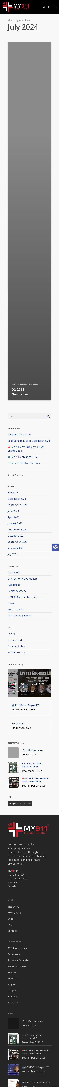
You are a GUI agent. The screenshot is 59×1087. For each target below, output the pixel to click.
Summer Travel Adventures (24, 463)
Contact (12, 930)
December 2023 (17, 498)
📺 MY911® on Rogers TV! (23, 456)
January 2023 (15, 523)
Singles (12, 984)
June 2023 (13, 511)
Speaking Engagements (21, 615)
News (11, 603)
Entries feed (15, 640)
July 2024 (13, 492)
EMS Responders (17, 948)
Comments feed (17, 646)
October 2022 (16, 535)
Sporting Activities (19, 960)
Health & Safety (17, 591)
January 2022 (15, 548)
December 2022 (17, 529)
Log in (11, 634)
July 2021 (13, 554)
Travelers (13, 978)
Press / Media (15, 609)
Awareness (14, 572)
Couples (12, 990)
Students (13, 1002)
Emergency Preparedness (23, 578)
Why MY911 (14, 912)
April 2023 (13, 517)
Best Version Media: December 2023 (29, 440)
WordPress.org (16, 652)
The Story (13, 906)
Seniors (12, 972)
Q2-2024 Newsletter (19, 434)
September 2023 (17, 504)
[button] (55, 547)
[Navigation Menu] (55, 6)
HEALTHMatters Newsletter (25, 384)
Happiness (14, 584)
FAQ (10, 924)
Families (12, 996)
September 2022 (17, 541)
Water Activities (17, 966)
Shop (11, 918)
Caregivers (14, 954)
